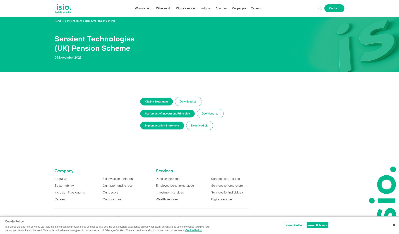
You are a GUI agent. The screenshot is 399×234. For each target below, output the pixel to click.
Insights (206, 8)
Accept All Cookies (317, 225)
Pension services (167, 179)
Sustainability (64, 185)
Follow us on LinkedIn (118, 179)
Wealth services (167, 199)
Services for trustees (225, 179)
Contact (334, 8)
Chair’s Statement (156, 101)
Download (186, 101)
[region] (199, 225)
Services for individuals (227, 192)
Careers (256, 8)
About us (221, 8)
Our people (239, 8)
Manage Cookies (294, 225)
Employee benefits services (175, 185)
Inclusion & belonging (70, 192)
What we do (163, 8)
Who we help (143, 8)
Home (58, 20)
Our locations (112, 199)
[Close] (394, 225)
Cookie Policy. (193, 230)
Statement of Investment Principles (167, 113)
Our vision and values (117, 185)
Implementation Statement (162, 125)
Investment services (170, 192)
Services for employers (227, 185)
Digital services (186, 8)
